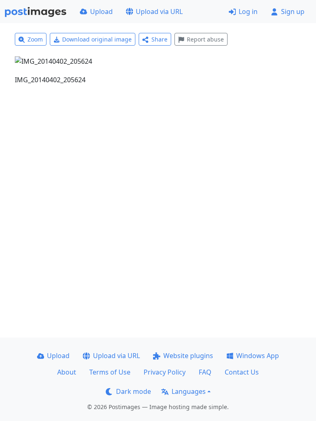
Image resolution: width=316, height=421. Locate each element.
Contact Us (242, 372)
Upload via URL (159, 11)
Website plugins (188, 355)
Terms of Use (109, 372)
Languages (189, 391)
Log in (248, 11)
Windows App (257, 355)
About (66, 372)
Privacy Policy (165, 372)
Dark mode (133, 391)
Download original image (97, 39)
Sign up (292, 11)
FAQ (205, 372)
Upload (101, 11)
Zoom (35, 39)
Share (159, 39)
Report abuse (205, 39)
